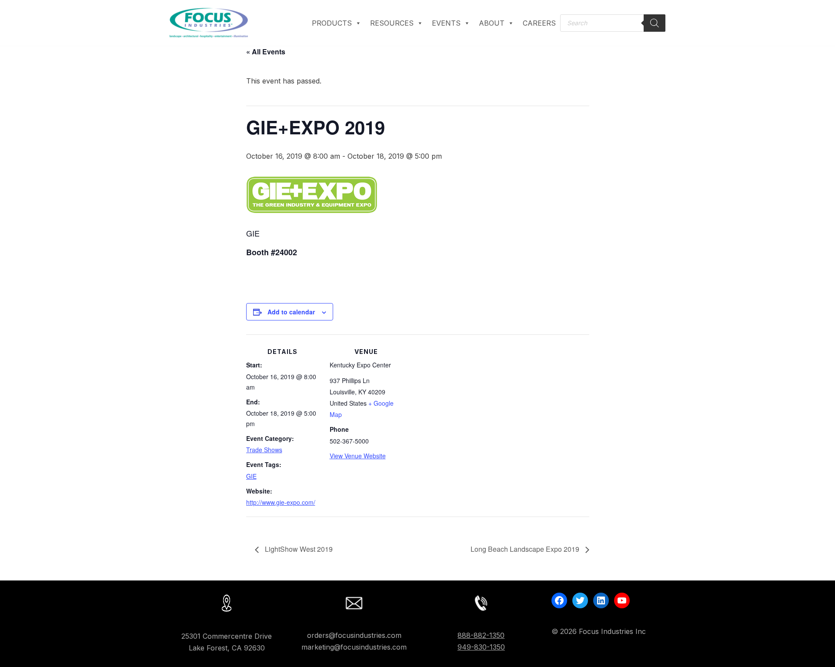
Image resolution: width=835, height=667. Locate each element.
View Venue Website (358, 455)
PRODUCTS (332, 23)
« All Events (265, 52)
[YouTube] (622, 600)
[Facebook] (559, 600)
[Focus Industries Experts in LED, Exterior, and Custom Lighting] (209, 23)
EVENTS (446, 23)
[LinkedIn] (601, 600)
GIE (251, 476)
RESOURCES (392, 23)
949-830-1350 (481, 647)
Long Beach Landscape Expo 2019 (526, 549)
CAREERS (539, 23)
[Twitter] (580, 600)
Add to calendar (291, 311)
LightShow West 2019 (298, 549)
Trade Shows (264, 449)
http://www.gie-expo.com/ (280, 502)
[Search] (654, 23)
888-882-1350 (481, 635)
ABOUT (491, 23)
